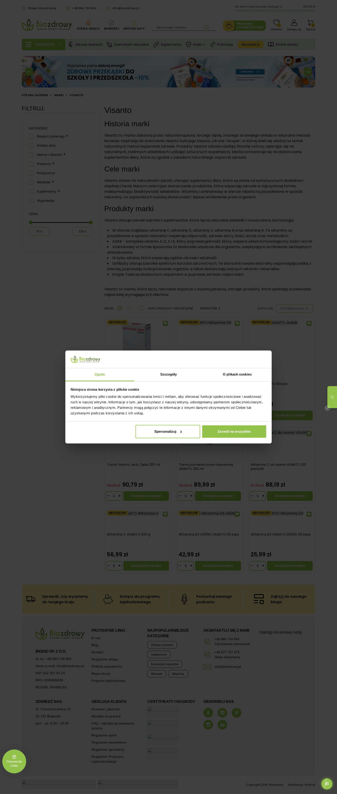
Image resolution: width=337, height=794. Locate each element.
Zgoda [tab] (100, 374)
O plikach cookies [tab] (237, 374)
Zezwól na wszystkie (234, 431)
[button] (332, 397)
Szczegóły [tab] (168, 374)
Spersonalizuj (165, 431)
